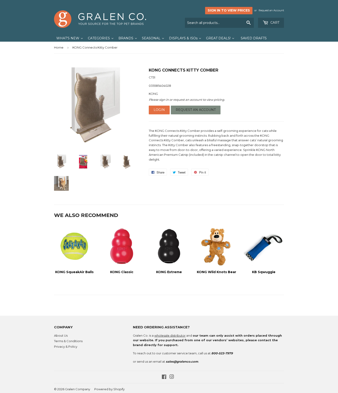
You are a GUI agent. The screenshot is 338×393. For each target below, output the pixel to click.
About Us (61, 335)
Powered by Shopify (109, 389)
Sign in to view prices (229, 10)
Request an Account (271, 10)
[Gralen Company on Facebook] (164, 377)
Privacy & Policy (65, 346)
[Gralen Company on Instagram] (171, 377)
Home (58, 47)
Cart (274, 22)
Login (159, 110)
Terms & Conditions (68, 341)
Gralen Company (77, 389)
